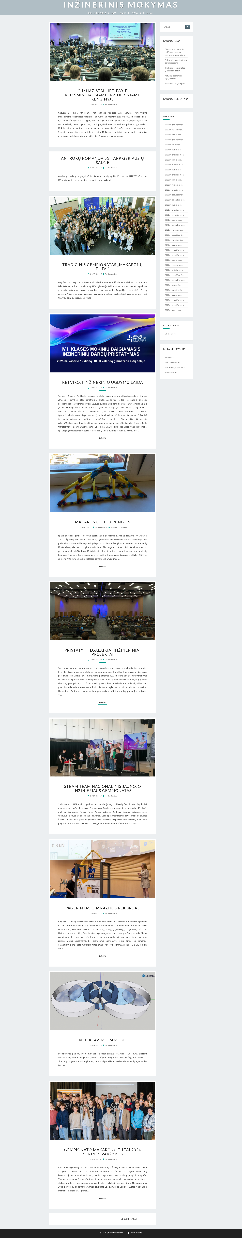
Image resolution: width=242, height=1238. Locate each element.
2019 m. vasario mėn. (174, 290)
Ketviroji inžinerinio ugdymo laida (102, 382)
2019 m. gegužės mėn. (174, 275)
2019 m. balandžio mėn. (175, 280)
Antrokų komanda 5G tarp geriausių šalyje (102, 160)
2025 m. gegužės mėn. (174, 124)
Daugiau (103, 438)
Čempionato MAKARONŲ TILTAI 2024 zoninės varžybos (102, 1151)
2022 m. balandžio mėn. (175, 199)
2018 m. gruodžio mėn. (174, 300)
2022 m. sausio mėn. (173, 205)
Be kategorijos (171, 333)
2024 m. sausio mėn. (173, 149)
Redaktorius (111, 104)
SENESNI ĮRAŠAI (128, 1218)
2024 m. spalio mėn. (173, 134)
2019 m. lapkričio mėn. (174, 255)
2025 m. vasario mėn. (174, 129)
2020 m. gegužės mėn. (174, 235)
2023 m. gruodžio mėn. (174, 154)
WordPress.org (171, 372)
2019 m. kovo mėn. (173, 285)
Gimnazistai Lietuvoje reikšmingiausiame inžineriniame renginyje (102, 94)
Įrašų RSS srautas (172, 362)
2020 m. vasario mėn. (174, 240)
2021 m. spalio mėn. (173, 220)
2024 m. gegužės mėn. (174, 139)
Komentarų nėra (119, 527)
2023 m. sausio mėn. (173, 169)
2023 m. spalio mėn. (173, 159)
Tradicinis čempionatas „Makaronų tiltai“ (102, 266)
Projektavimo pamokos (102, 1040)
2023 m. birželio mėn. (174, 164)
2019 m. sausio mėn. (173, 295)
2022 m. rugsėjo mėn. (174, 185)
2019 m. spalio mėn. (173, 260)
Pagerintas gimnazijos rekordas (102, 908)
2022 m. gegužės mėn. (174, 194)
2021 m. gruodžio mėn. (174, 210)
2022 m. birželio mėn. (174, 190)
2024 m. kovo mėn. (173, 144)
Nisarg (139, 1232)
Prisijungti (169, 357)
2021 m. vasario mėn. (174, 230)
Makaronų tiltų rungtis (102, 522)
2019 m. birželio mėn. (174, 270)
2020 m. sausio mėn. (173, 245)
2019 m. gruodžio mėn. (174, 250)
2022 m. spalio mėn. (173, 179)
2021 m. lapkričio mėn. (174, 215)
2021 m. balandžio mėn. (175, 225)
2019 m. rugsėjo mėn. (174, 265)
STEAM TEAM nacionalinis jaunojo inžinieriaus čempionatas (102, 788)
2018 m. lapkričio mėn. (174, 305)
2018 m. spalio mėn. (173, 310)
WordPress (122, 1232)
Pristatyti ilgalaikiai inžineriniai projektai (103, 652)
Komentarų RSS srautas (175, 367)
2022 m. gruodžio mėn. (174, 174)
